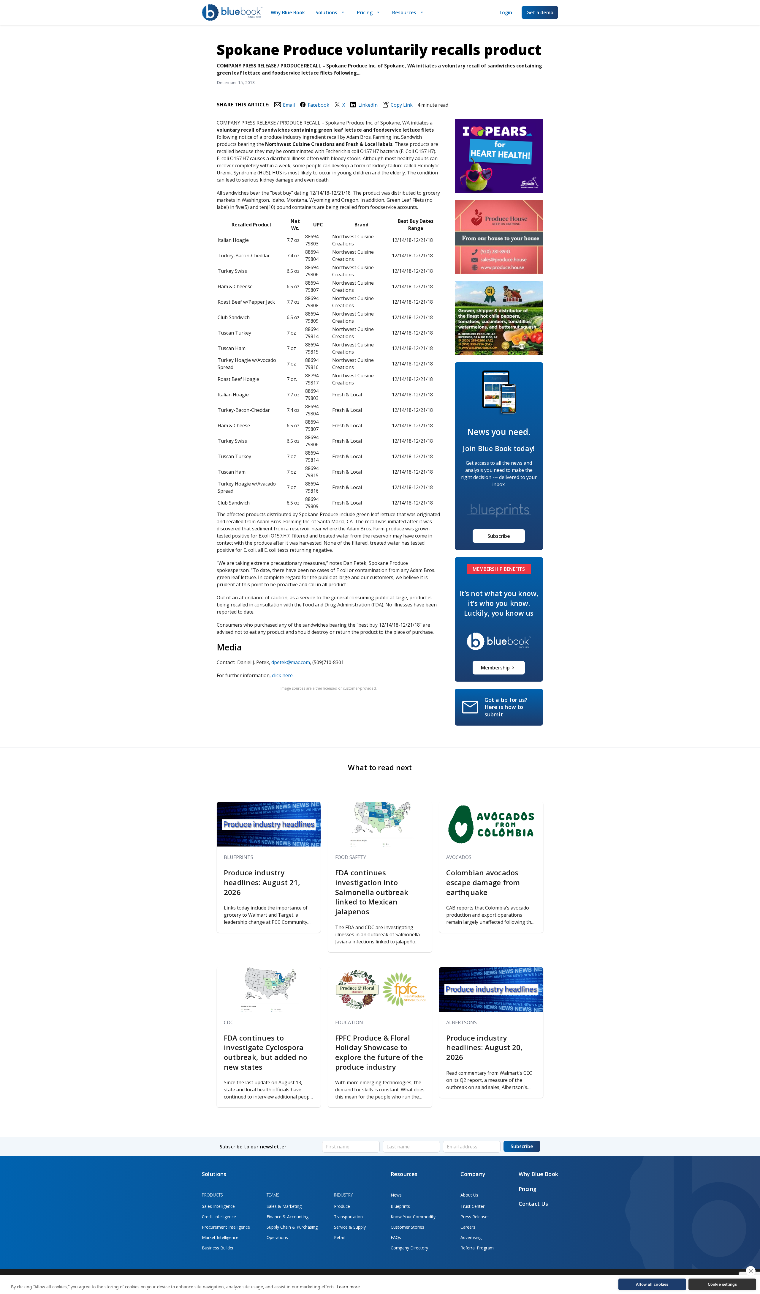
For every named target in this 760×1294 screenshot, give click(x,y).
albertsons (461, 1022)
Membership (495, 667)
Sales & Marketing (284, 1206)
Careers (467, 1227)
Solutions (326, 12)
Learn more (348, 1287)
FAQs (396, 1237)
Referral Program (477, 1248)
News (396, 1195)
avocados (458, 857)
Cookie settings (722, 1284)
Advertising (471, 1237)
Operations (277, 1237)
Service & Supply (350, 1227)
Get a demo (539, 12)
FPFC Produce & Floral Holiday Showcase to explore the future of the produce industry (379, 1052)
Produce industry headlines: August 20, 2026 (484, 1047)
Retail (339, 1237)
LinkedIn (367, 105)
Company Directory (409, 1248)
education (349, 1022)
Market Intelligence (220, 1237)
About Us (469, 1195)
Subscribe (498, 536)
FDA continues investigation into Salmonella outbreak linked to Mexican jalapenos (371, 892)
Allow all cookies (652, 1284)
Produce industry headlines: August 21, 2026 (262, 882)
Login (506, 12)
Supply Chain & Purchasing (292, 1227)
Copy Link (402, 105)
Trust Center (472, 1206)
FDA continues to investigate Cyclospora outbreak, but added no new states (265, 1052)
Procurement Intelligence (226, 1227)
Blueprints (238, 857)
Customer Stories (407, 1227)
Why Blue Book (288, 12)
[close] (751, 1271)
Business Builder (218, 1248)
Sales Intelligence (218, 1206)
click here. (283, 675)
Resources (404, 12)
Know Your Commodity (413, 1216)
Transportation (348, 1216)
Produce (342, 1206)
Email (288, 105)
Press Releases (475, 1216)
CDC (228, 1022)
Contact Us (533, 1203)
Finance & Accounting (287, 1216)
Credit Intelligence (219, 1216)
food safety (350, 857)
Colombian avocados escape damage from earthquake (483, 882)
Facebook (318, 105)
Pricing (365, 12)
